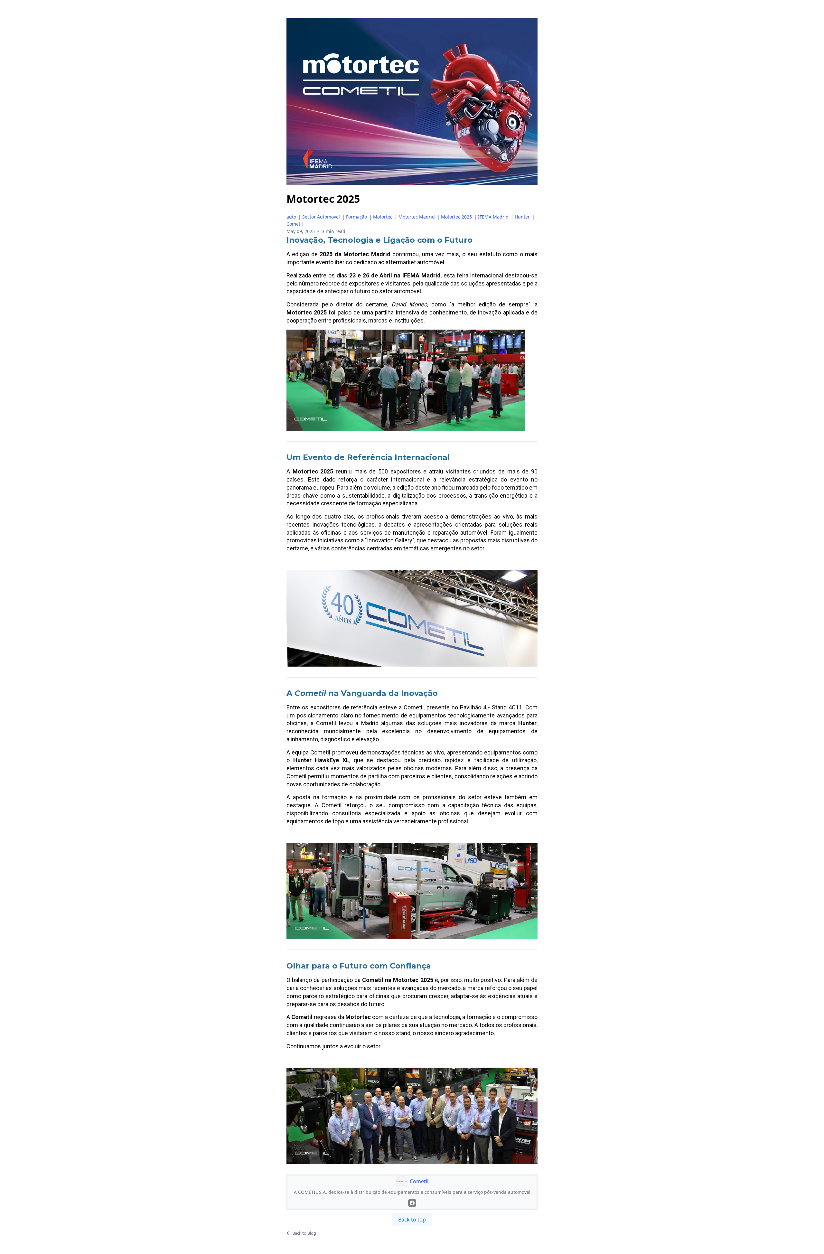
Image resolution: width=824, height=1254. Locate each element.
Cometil (294, 224)
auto (291, 217)
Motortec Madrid (416, 217)
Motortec (382, 217)
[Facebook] (412, 1203)
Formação (356, 217)
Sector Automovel (321, 217)
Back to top (412, 1219)
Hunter (522, 217)
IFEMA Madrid (493, 217)
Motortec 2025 (456, 217)
